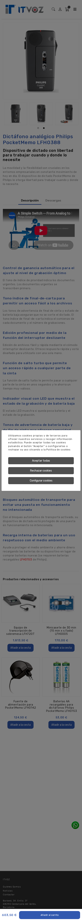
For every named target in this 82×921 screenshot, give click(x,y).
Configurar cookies (41, 480)
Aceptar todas (41, 460)
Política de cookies (58, 449)
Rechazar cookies (41, 470)
